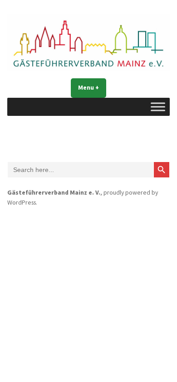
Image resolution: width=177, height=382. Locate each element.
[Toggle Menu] (158, 106)
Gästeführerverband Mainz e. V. (53, 192)
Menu (92, 87)
